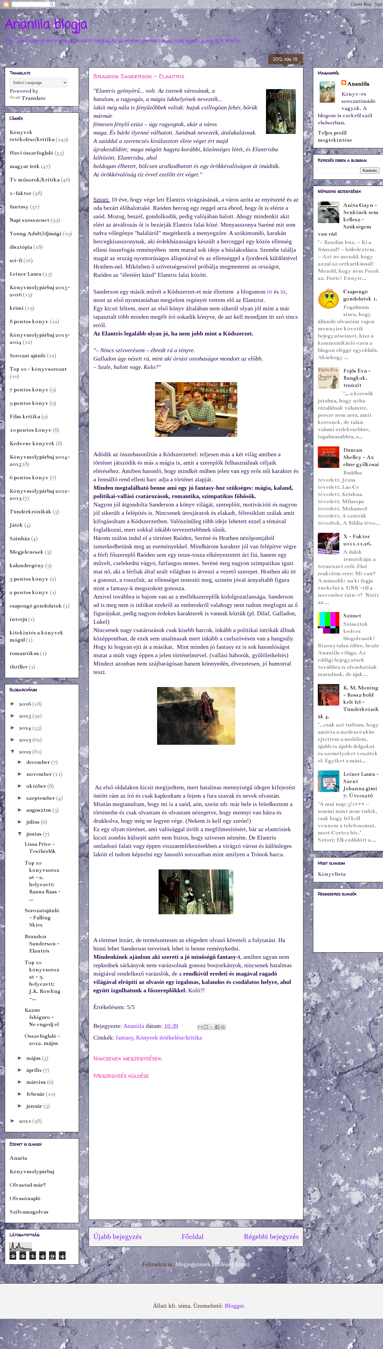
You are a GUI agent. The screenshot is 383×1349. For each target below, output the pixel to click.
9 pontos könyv (29, 403)
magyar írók (25, 166)
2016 (25, 704)
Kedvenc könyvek (32, 443)
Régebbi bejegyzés (271, 1236)
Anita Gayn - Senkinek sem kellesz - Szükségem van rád (348, 219)
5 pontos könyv (29, 579)
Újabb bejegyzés (117, 1236)
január (34, 1106)
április (34, 1070)
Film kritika (25, 416)
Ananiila (358, 83)
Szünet (352, 615)
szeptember (41, 798)
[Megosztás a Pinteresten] (223, 1027)
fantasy (124, 1037)
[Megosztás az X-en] (212, 1027)
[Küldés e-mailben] (200, 1027)
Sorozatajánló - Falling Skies (42, 917)
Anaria (18, 1158)
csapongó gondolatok (36, 605)
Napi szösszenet (29, 220)
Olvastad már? (28, 1185)
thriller (19, 666)
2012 (25, 751)
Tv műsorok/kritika (35, 179)
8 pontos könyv (29, 321)
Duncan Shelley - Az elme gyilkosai (361, 457)
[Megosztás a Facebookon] (217, 1027)
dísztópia (21, 247)
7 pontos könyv (29, 389)
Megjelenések (27, 552)
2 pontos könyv (29, 592)
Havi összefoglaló (31, 152)
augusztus (39, 810)
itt (269, 291)
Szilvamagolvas (29, 1211)
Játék (16, 525)
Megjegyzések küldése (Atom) (212, 1264)
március (36, 1082)
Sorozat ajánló (27, 355)
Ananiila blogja (46, 25)
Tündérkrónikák (30, 511)
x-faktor (20, 193)
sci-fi (16, 260)
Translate (34, 98)
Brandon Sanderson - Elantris (42, 943)
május (34, 1058)
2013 (25, 739)
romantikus (24, 653)
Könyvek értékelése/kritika (169, 1037)
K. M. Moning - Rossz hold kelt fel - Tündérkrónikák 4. (348, 702)
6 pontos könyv (29, 477)
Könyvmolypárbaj (32, 1171)
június (34, 834)
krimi (17, 308)
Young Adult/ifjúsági (35, 233)
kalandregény (27, 565)
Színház (20, 538)
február (36, 1094)
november (39, 774)
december (38, 762)
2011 (25, 1121)
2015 (25, 715)
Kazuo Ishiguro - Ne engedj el (42, 1017)
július (33, 822)
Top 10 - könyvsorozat (38, 369)
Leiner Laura (25, 274)
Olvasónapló (25, 1198)
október (36, 786)
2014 (25, 727)
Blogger (234, 1305)
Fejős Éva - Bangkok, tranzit (357, 377)
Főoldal (193, 1236)
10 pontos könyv (30, 430)
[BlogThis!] (206, 1027)
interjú (18, 619)
